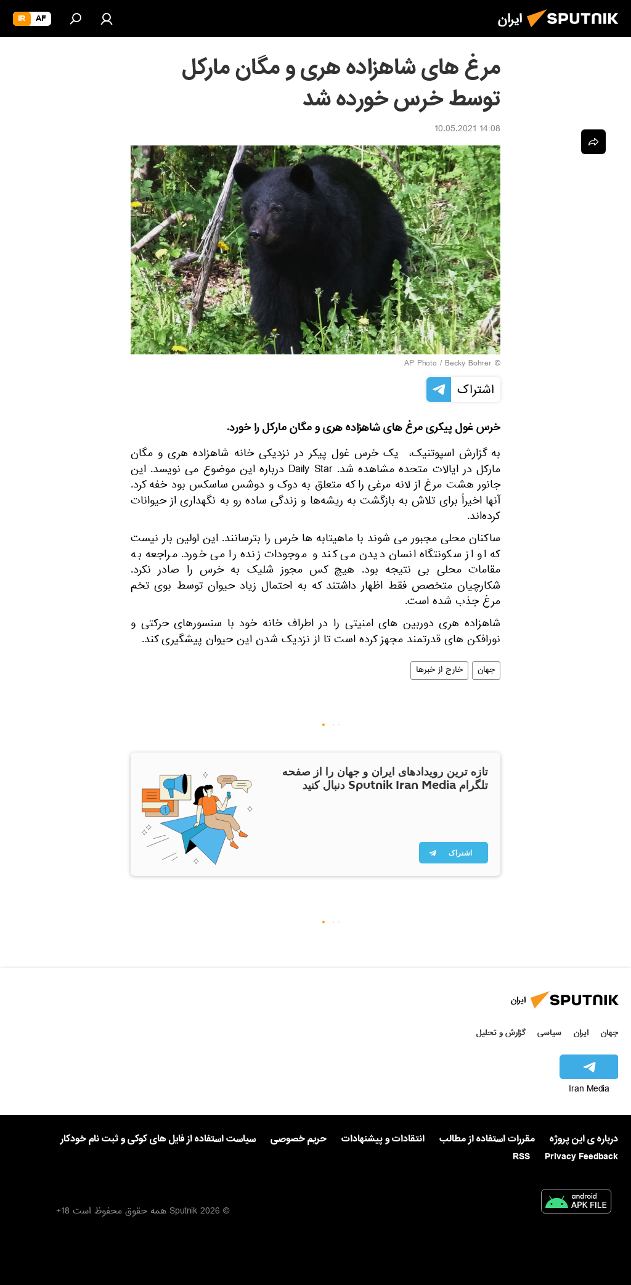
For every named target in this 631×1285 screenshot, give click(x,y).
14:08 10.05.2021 (467, 130)
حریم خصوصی (299, 1139)
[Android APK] (576, 1203)
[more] (593, 141)
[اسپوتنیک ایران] (576, 30)
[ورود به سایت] (106, 18)
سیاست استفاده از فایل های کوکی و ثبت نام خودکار (158, 1139)
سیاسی (549, 1033)
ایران (581, 1033)
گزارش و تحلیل (501, 1033)
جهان (486, 670)
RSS (521, 1156)
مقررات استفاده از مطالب (487, 1139)
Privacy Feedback (581, 1157)
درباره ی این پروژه (584, 1139)
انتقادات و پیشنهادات (383, 1139)
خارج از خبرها (439, 670)
